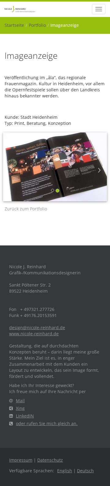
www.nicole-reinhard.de (34, 333)
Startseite (14, 25)
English (64, 471)
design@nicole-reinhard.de (37, 327)
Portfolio (37, 25)
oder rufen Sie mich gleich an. (47, 423)
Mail (20, 400)
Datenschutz (50, 460)
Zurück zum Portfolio (26, 209)
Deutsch (85, 471)
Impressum (20, 460)
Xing (20, 408)
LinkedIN (25, 416)
